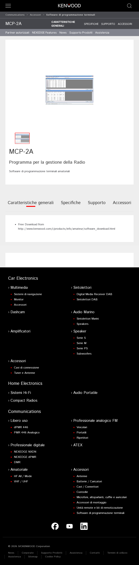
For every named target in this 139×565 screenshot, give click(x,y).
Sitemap (33, 556)
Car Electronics (23, 278)
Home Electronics (25, 383)
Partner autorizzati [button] (17, 32)
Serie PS (82, 348)
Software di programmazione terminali (100, 513)
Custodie (82, 492)
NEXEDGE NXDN (25, 452)
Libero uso (19, 420)
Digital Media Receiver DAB (94, 294)
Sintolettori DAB (87, 299)
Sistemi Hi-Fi (20, 393)
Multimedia (19, 287)
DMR (17, 462)
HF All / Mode (23, 476)
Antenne (82, 476)
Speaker (79, 331)
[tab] (30, 205)
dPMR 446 (21, 427)
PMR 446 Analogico (27, 433)
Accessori (35, 15)
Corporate (28, 553)
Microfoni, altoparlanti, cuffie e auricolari (102, 497)
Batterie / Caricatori (89, 481)
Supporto (108, 23)
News (63, 32)
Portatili (81, 433)
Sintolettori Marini (88, 319)
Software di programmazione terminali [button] (70, 15)
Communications (15, 15)
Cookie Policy (53, 556)
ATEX (77, 445)
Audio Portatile (85, 393)
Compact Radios (23, 400)
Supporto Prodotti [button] (80, 32)
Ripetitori (82, 438)
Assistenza (76, 553)
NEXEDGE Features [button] (44, 32)
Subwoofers (84, 354)
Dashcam (17, 312)
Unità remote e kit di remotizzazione (100, 508)
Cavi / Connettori (87, 487)
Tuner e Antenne (24, 373)
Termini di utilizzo (117, 553)
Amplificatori (20, 331)
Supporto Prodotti (51, 553)
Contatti (95, 553)
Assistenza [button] (102, 32)
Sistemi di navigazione (28, 294)
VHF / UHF (21, 481)
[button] (8, 6)
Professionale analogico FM (95, 420)
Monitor (19, 299)
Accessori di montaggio (91, 502)
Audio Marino (83, 312)
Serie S (81, 338)
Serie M (81, 343)
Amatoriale (19, 469)
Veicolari (82, 427)
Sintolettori (82, 287)
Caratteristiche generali (63, 23)
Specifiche (91, 23)
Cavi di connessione (26, 368)
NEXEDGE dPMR (25, 457)
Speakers (83, 324)
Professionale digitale (27, 445)
